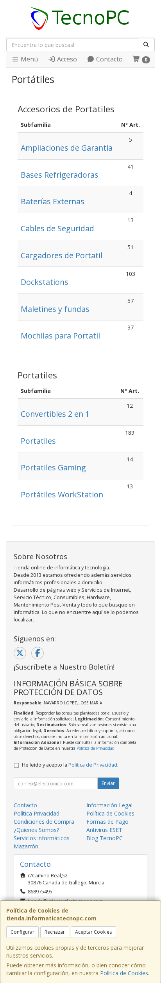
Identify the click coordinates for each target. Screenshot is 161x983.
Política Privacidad (36, 813)
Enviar (108, 783)
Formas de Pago (107, 821)
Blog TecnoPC (104, 838)
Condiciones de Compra (44, 821)
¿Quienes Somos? (36, 830)
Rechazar (55, 932)
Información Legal (109, 805)
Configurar (22, 932)
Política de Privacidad (95, 748)
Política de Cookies (124, 973)
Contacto (109, 59)
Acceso (66, 59)
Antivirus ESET (104, 830)
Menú (28, 59)
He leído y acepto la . (70, 765)
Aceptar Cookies (93, 932)
